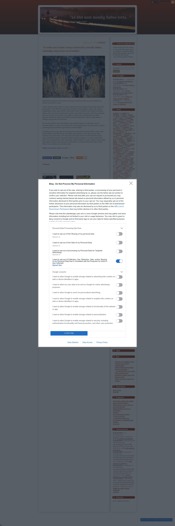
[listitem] (87, 228)
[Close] (131, 184)
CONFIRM (69, 333)
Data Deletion (73, 342)
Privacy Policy (102, 342)
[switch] (119, 234)
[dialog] (87, 263)
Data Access (87, 342)
